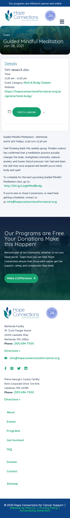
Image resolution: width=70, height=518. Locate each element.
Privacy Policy (48, 508)
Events (11, 421)
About (11, 412)
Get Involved (15, 440)
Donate (12, 462)
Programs (13, 431)
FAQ (9, 449)
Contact (12, 471)
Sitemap (12, 483)
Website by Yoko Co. (23, 508)
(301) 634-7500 (24, 343)
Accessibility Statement (35, 510)
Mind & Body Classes (37, 82)
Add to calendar (27, 111)
